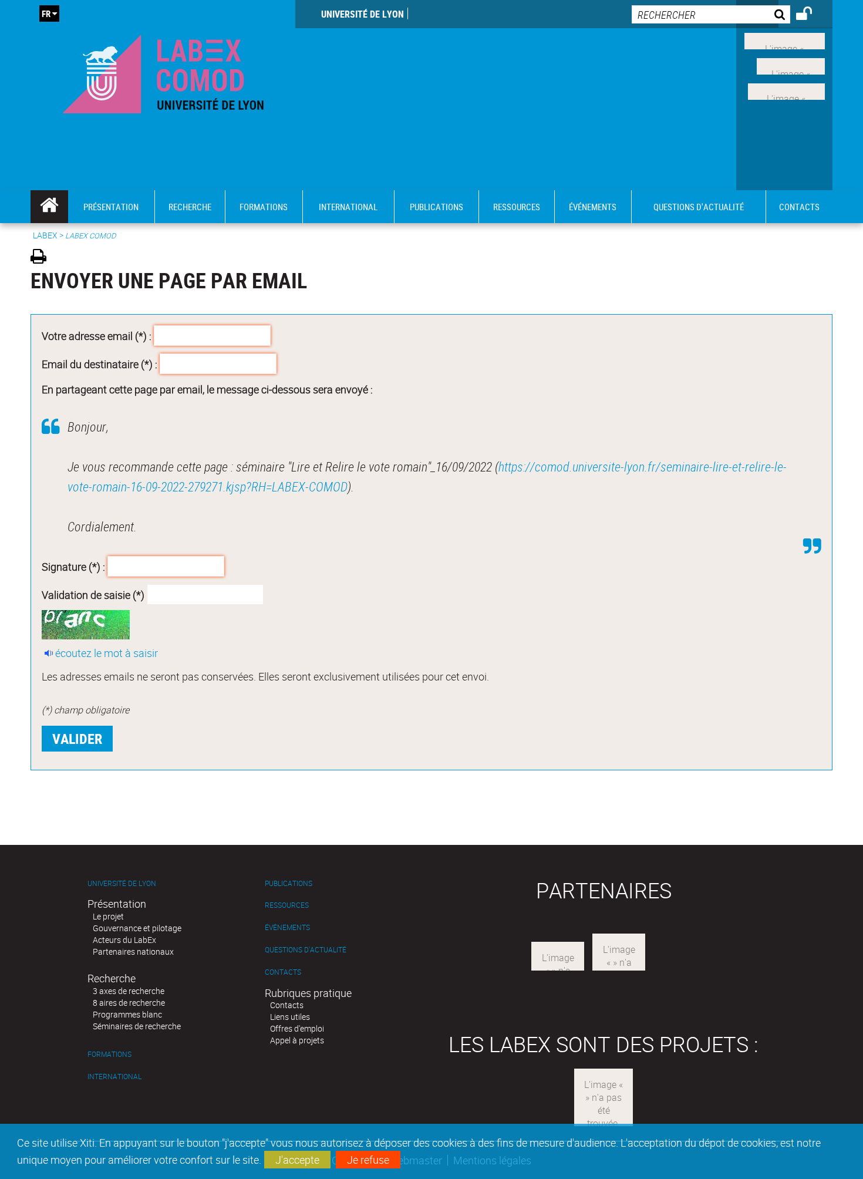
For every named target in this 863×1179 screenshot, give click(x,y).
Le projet (108, 916)
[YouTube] (786, 90)
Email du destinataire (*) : (99, 363)
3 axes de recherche (128, 990)
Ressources (287, 905)
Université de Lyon (362, 14)
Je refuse (368, 1160)
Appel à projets (297, 1040)
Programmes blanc (127, 1014)
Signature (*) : (73, 567)
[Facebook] (784, 40)
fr (46, 13)
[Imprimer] (43, 258)
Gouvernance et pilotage (137, 928)
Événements (287, 927)
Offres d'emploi (297, 1028)
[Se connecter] (811, 15)
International (114, 1077)
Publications (288, 883)
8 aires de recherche (129, 1002)
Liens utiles (290, 1016)
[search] (711, 14)
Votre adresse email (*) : (96, 336)
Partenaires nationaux (133, 951)
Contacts (283, 972)
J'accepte (297, 1160)
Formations (109, 1054)
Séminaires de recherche (137, 1026)
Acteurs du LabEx (124, 939)
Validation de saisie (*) (93, 594)
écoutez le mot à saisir (106, 653)
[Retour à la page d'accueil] (163, 71)
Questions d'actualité (305, 950)
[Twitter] (791, 65)
